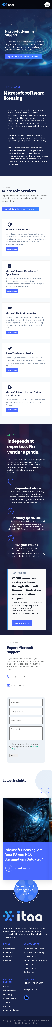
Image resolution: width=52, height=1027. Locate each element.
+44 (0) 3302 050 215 (33, 983)
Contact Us (29, 972)
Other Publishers (11, 1010)
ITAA (24, 1020)
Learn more (12, 249)
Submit (14, 755)
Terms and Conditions (34, 948)
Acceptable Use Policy (34, 952)
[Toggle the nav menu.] (47, 4)
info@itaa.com (30, 990)
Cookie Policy (30, 956)
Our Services (9, 948)
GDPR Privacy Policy (26, 1023)
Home (7, 25)
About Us (7, 956)
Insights (7, 960)
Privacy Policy (30, 968)
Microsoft (7, 1006)
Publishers (8, 952)
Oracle (6, 986)
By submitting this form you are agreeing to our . (25, 747)
